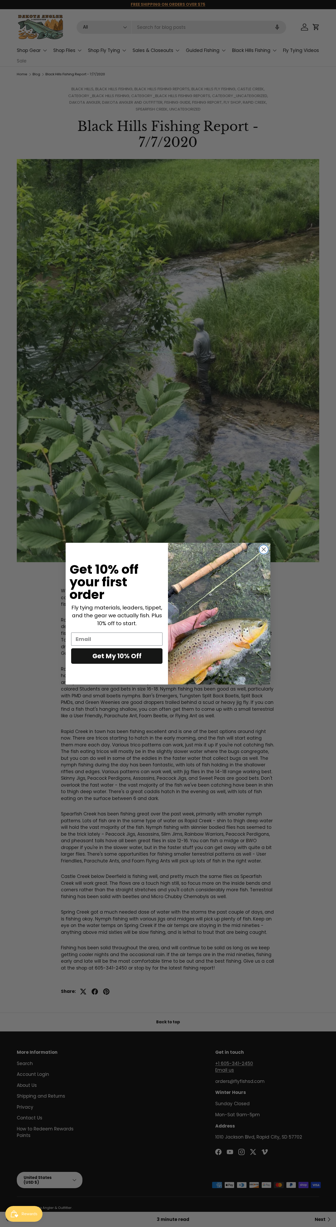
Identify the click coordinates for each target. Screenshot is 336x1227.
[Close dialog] (263, 549)
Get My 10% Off (116, 656)
